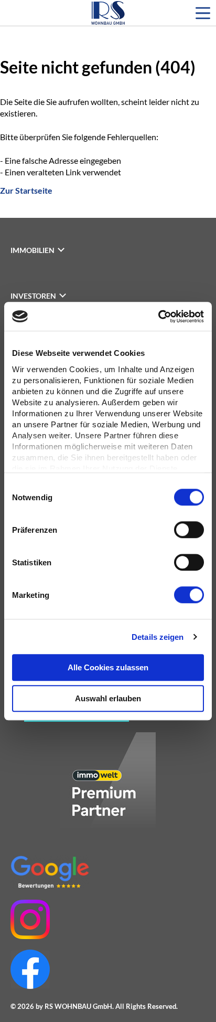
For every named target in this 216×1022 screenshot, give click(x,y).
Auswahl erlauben (108, 698)
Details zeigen (157, 637)
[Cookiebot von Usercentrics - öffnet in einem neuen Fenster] (158, 316)
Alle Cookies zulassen (108, 667)
